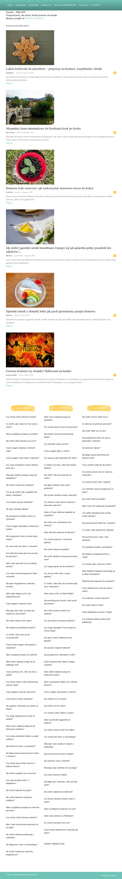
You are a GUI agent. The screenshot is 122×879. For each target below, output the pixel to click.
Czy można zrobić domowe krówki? (21, 417)
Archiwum (20, 5)
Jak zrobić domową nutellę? (93, 499)
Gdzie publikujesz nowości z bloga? (97, 612)
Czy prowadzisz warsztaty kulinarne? (59, 621)
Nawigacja (46, 5)
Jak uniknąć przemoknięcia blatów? (21, 628)
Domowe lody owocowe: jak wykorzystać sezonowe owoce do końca (49, 188)
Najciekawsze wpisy (109, 875)
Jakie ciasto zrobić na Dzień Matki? (59, 593)
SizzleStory (10, 73)
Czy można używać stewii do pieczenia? (61, 427)
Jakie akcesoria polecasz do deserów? (59, 532)
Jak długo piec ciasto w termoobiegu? (21, 844)
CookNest (9, 192)
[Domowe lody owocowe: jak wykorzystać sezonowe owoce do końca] (61, 167)
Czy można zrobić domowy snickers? (21, 817)
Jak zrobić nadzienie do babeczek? (58, 792)
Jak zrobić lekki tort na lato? (94, 431)
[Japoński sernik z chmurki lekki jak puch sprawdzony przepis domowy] (61, 290)
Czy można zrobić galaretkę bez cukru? (60, 458)
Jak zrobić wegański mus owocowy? (21, 773)
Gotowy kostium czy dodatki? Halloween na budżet (38, 371)
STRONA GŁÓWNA (34, 18)
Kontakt (95, 5)
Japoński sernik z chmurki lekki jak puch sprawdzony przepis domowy (51, 311)
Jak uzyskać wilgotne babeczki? (57, 648)
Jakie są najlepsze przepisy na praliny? (22, 434)
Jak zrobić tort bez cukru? (55, 706)
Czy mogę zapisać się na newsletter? (59, 566)
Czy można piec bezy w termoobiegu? (60, 737)
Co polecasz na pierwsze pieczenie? (97, 424)
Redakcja (84, 5)
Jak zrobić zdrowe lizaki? (92, 605)
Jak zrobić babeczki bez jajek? (18, 790)
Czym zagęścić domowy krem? (19, 603)
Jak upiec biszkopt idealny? (17, 509)
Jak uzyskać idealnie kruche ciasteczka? (60, 495)
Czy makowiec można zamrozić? (96, 598)
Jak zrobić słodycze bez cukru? (19, 621)
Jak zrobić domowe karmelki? (56, 549)
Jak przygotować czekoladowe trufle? (59, 655)
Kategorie (33, 5)
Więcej (9, 83)
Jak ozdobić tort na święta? (55, 699)
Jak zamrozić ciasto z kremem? (57, 761)
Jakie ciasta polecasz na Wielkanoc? (59, 816)
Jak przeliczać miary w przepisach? (20, 746)
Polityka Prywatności (65, 5)
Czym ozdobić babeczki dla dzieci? (97, 465)
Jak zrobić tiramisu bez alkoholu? (20, 485)
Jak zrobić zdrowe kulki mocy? (95, 417)
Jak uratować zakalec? (91, 448)
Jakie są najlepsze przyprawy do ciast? (60, 809)
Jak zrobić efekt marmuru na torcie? (21, 441)
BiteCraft (9, 255)
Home (10, 5)
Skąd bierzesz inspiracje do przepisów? (98, 581)
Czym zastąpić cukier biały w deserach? (22, 458)
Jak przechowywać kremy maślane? (59, 754)
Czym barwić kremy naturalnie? (19, 699)
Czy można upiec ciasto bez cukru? (97, 564)
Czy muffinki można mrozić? (56, 444)
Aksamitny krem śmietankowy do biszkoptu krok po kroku (43, 128)
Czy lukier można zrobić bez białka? (59, 730)
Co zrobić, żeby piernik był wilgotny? (98, 530)
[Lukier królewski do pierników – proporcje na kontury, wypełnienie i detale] (61, 47)
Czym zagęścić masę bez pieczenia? (21, 692)
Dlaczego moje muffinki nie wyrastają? (60, 768)
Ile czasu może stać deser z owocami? (21, 546)
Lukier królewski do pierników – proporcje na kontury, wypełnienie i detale (54, 69)
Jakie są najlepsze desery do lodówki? (21, 655)
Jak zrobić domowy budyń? (55, 775)
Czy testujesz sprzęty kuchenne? (19, 502)
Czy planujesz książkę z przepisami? (97, 547)
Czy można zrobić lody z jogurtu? (96, 482)
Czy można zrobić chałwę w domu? (59, 713)
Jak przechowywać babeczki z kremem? (98, 523)
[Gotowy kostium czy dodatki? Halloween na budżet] (61, 350)
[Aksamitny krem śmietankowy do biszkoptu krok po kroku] (61, 107)
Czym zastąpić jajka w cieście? (57, 451)
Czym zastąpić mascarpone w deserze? (60, 692)
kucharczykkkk (11, 375)
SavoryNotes (10, 132)
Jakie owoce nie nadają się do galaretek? (99, 506)
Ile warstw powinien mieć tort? (57, 823)
